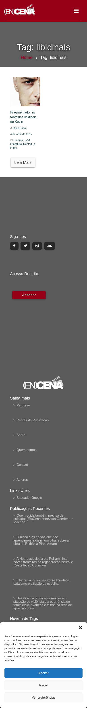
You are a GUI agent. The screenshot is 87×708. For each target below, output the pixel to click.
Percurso (23, 405)
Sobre (21, 435)
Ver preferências (44, 697)
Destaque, (29, 144)
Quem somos (27, 450)
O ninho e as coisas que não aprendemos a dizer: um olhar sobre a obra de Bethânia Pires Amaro (41, 540)
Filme (13, 147)
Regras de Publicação (33, 420)
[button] (80, 627)
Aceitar (43, 673)
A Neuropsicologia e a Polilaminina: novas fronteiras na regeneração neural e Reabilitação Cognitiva (43, 562)
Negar (43, 685)
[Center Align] (14, 246)
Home (27, 57)
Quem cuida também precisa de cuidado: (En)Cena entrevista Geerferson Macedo (43, 518)
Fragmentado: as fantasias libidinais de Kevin (23, 117)
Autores (22, 479)
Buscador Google (29, 497)
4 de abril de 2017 (21, 134)
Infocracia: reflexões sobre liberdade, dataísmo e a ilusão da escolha (41, 581)
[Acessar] (28, 330)
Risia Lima (19, 128)
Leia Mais (22, 162)
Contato (22, 465)
